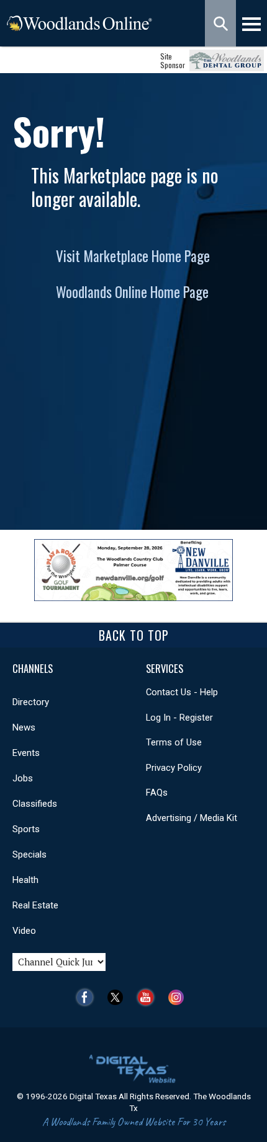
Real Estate (35, 905)
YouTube (149, 997)
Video (24, 930)
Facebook (88, 997)
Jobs (22, 778)
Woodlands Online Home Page (132, 291)
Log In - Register (179, 717)
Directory (30, 702)
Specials (29, 854)
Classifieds (34, 803)
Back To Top (134, 635)
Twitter (118, 997)
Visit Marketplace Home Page (133, 255)
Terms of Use (174, 742)
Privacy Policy (174, 767)
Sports (26, 829)
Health (25, 879)
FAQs (157, 792)
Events (26, 752)
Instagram (179, 997)
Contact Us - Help (182, 692)
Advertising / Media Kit (191, 818)
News (23, 727)
